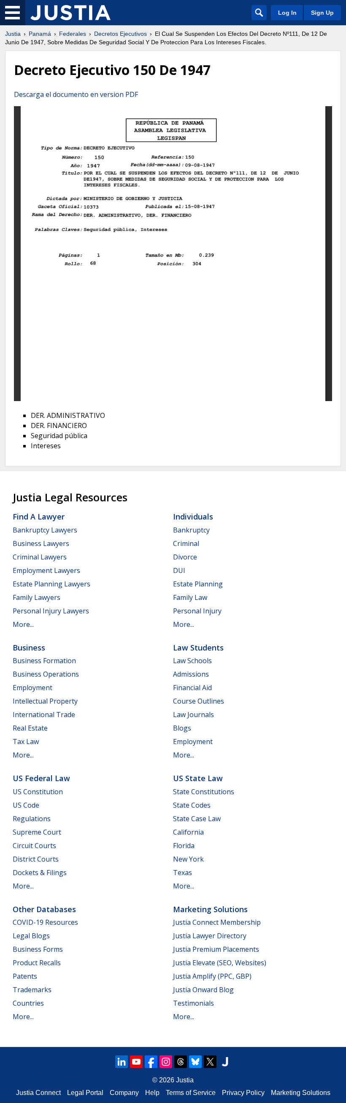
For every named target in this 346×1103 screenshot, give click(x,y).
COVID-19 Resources (45, 922)
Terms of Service (191, 1092)
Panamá (40, 33)
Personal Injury (197, 611)
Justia (13, 33)
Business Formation (44, 660)
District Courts (36, 859)
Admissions (191, 674)
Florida (184, 845)
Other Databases (44, 909)
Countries (28, 1003)
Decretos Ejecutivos (120, 33)
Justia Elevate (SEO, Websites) (219, 962)
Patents (25, 976)
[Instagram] (165, 1061)
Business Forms (38, 949)
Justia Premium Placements (216, 949)
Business (29, 648)
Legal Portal (85, 1092)
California (188, 832)
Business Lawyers (41, 543)
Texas (182, 872)
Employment (32, 687)
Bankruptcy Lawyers (45, 530)
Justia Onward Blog (203, 989)
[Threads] (180, 1061)
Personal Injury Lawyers (51, 611)
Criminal (186, 543)
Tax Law (26, 741)
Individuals (193, 516)
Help (152, 1092)
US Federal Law (41, 778)
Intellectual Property (45, 701)
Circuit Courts (34, 845)
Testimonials (193, 1003)
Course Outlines (198, 701)
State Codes (192, 805)
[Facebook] (151, 1061)
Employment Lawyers (46, 570)
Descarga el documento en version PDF (76, 94)
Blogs (182, 728)
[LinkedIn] (121, 1061)
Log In (287, 12)
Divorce (185, 557)
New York (188, 859)
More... (23, 624)
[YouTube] (136, 1061)
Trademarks (32, 989)
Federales (72, 33)
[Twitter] (210, 1061)
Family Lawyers (36, 597)
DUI (179, 570)
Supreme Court (37, 832)
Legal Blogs (31, 935)
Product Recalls (37, 962)
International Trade (44, 714)
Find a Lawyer (39, 516)
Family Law (190, 597)
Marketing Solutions (210, 909)
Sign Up (322, 12)
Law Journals (193, 714)
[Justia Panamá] (70, 12)
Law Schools (192, 660)
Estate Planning (198, 584)
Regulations (32, 818)
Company (124, 1092)
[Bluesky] (195, 1061)
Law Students (198, 648)
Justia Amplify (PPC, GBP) (212, 976)
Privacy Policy (243, 1092)
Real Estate (30, 728)
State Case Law (197, 818)
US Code (26, 805)
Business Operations (46, 674)
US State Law (198, 778)
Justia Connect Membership (217, 922)
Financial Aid (192, 687)
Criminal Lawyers (40, 557)
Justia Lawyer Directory (209, 935)
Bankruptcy (191, 530)
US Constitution (38, 791)
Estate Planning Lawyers (51, 584)
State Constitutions (203, 791)
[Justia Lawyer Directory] (225, 1061)
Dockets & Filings (40, 872)
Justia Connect (38, 1092)
